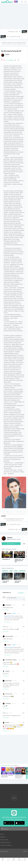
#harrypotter (5, 570)
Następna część (13, 31)
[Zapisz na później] (18, 60)
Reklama (6, 828)
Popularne (8, 860)
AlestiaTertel (8, 680)
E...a (6, 713)
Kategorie (14, 860)
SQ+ (16, 1)
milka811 (7, 671)
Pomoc (2, 834)
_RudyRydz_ (8, 703)
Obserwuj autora (12, 543)
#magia (11, 570)
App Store (20, 823)
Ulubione (15, 60)
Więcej (25, 860)
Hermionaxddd (9, 636)
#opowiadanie (22, 570)
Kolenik (7, 722)
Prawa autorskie (4, 839)
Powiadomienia (19, 860)
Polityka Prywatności (5, 842)
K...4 (6, 626)
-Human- (7, 54)
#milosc (16, 570)
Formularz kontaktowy (5, 845)
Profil (24, 543)
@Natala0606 (7, 616)
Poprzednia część (14, 36)
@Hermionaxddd (9, 647)
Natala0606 (8, 605)
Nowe (3, 860)
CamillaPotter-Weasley (11, 659)
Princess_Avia (8, 694)
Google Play (10, 823)
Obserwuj (10, 60)
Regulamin (3, 837)
